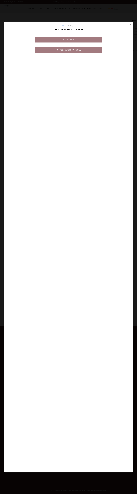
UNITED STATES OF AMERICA (68, 50)
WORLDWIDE (68, 40)
